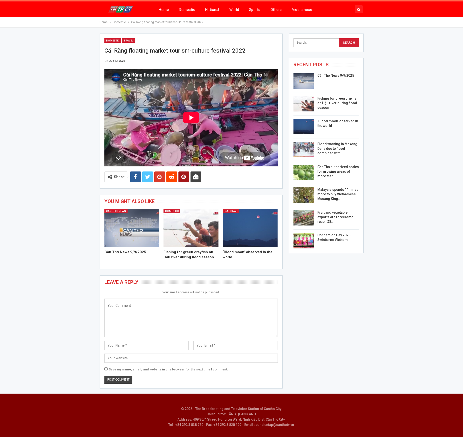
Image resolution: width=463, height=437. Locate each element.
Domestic (187, 9)
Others (276, 9)
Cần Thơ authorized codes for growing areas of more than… (338, 171)
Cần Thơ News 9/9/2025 (335, 75)
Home (164, 9)
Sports (254, 9)
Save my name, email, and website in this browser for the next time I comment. (168, 369)
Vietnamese (302, 9)
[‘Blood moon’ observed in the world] (250, 228)
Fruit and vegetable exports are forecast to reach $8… (335, 217)
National (212, 9)
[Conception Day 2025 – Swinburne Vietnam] (303, 240)
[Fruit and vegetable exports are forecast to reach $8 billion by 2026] (303, 218)
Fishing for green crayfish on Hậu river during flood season (337, 102)
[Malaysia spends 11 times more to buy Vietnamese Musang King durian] (303, 195)
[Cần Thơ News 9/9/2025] (131, 228)
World (234, 9)
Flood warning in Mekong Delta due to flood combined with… (337, 148)
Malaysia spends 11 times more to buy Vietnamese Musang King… (337, 194)
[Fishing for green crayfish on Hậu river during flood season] (190, 228)
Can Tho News (116, 211)
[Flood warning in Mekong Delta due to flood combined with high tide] (303, 149)
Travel (128, 40)
